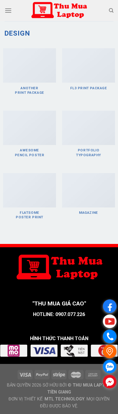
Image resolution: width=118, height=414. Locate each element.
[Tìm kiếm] (111, 10)
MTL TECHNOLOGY (64, 399)
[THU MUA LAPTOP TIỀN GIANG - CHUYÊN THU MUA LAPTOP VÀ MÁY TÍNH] (59, 10)
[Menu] (8, 10)
